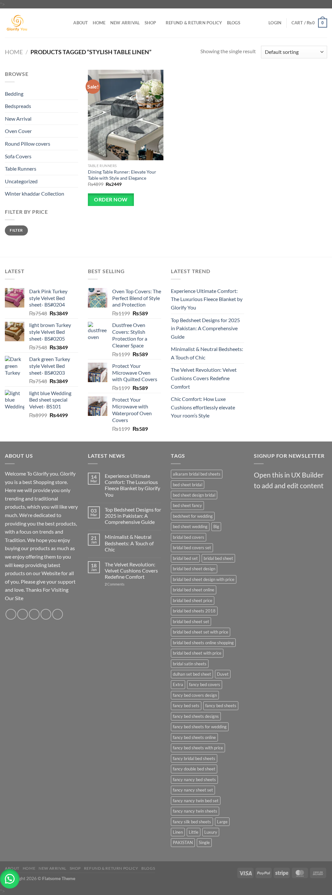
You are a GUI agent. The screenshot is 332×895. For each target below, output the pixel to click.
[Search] (66, 23)
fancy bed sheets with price (198, 747)
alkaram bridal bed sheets (196, 474)
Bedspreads (18, 106)
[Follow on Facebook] (11, 614)
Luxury (210, 832)
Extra (178, 684)
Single (204, 842)
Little (193, 832)
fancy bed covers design (195, 695)
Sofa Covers (18, 156)
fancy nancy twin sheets (195, 811)
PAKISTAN (183, 842)
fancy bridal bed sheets (194, 758)
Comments (114, 584)
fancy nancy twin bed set (196, 800)
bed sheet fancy (187, 505)
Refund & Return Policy (194, 22)
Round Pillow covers (27, 143)
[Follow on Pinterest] (57, 614)
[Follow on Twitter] (34, 614)
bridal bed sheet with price (197, 653)
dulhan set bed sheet (192, 674)
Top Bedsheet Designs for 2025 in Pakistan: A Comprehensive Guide (205, 328)
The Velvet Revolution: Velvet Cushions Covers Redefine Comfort (204, 378)
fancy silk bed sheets (192, 821)
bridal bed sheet (218, 558)
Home (99, 22)
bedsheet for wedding (193, 516)
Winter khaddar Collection (34, 193)
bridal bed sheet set (191, 621)
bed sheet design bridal (194, 495)
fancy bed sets (186, 705)
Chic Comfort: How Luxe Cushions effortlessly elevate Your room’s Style (203, 407)
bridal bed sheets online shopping (203, 642)
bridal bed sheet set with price (200, 632)
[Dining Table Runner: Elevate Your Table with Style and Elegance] (125, 115)
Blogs (233, 22)
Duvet (223, 674)
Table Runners (20, 168)
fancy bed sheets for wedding (200, 726)
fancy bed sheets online (194, 737)
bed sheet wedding (190, 526)
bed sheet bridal (187, 484)
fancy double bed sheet (194, 768)
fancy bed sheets (220, 705)
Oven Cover (18, 131)
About (80, 22)
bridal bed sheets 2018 (194, 610)
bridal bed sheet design (194, 568)
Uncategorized (21, 181)
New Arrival (125, 22)
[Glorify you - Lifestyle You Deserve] (29, 23)
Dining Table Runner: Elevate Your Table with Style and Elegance (122, 175)
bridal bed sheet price (192, 600)
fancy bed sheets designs (196, 716)
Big (216, 526)
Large (222, 821)
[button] (9, 879)
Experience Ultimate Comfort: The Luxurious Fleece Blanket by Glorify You (207, 299)
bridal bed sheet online (193, 589)
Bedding (14, 94)
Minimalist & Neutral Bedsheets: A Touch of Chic (207, 353)
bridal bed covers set (192, 547)
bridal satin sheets (190, 663)
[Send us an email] (46, 614)
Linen (178, 832)
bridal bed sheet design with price (203, 579)
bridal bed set (185, 558)
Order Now (110, 199)
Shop (150, 22)
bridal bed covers (188, 537)
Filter (16, 230)
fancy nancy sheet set (193, 789)
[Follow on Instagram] (22, 614)
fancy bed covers (204, 684)
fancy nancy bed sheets (194, 779)
